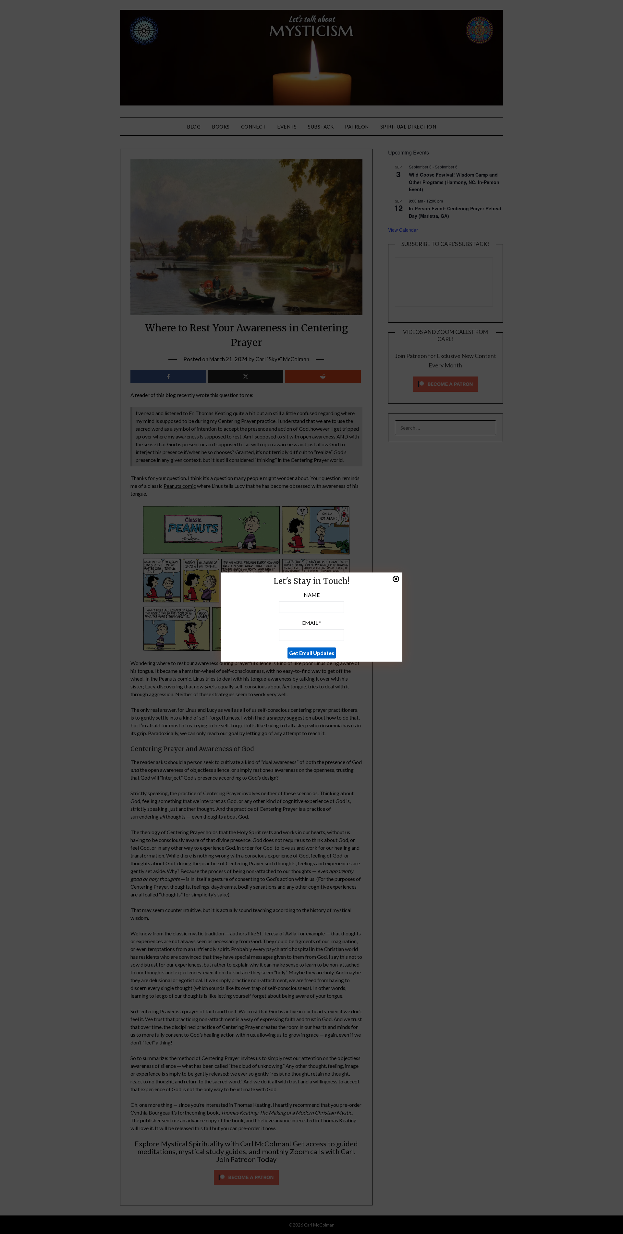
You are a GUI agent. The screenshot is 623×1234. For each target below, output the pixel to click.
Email (311, 622)
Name (312, 594)
